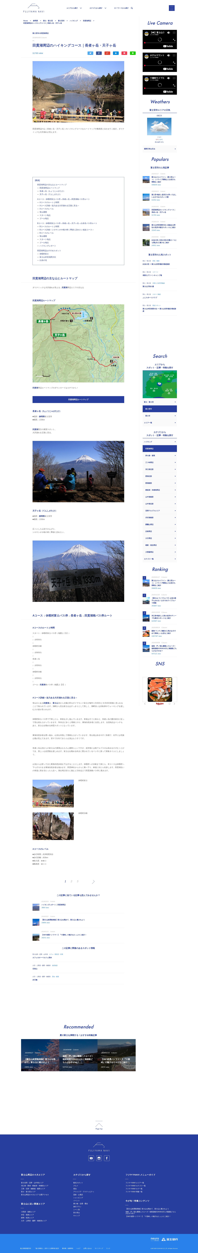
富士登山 (76, 1212)
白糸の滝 (43, 260)
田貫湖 (64, 287)
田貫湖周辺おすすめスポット (49, 251)
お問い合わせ (87, 1248)
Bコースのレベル (47, 233)
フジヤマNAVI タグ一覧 (134, 1188)
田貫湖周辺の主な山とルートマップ (52, 185)
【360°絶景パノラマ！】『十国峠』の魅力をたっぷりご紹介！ (148, 1216)
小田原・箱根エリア (28, 1212)
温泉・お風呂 (78, 1194)
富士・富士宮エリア (28, 1191)
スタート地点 (45, 215)
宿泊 (75, 1188)
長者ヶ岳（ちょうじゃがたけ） (52, 191)
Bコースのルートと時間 (49, 226)
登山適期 (43, 212)
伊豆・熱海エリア (27, 1215)
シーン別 (76, 1209)
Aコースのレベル (47, 209)
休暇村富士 (44, 254)
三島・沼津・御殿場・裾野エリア (33, 1188)
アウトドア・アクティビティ (83, 1191)
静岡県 (42, 416)
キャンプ (76, 1215)
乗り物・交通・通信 (80, 1203)
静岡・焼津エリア (27, 1218)
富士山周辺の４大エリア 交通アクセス (35, 1194)
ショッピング (78, 1197)
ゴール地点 (44, 218)
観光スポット (78, 1182)
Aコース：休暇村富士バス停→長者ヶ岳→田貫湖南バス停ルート (63, 199)
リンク (108, 1248)
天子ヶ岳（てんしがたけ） (51, 194)
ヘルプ (78, 1248)
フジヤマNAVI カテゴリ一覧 (136, 1185)
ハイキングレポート (48, 246)
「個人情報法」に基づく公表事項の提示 (46, 1248)
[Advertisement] (78, 155)
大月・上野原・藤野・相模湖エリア (34, 1221)
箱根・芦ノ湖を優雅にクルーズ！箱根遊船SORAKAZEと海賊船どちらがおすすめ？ (151, 1212)
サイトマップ (99, 1248)
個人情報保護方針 (25, 1248)
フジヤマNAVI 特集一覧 (134, 1191)
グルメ (75, 1185)
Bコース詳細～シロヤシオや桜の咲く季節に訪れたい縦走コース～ (67, 230)
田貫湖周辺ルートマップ (50, 188)
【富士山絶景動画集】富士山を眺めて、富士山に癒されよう (147, 1209)
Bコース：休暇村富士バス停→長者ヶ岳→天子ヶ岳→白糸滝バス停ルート (67, 223)
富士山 (55, 703)
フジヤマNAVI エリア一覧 (135, 1182)
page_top (99, 1125)
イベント (76, 1200)
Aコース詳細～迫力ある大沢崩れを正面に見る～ (59, 206)
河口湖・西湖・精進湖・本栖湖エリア (34, 1185)
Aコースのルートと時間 (49, 202)
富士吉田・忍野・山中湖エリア (32, 1182)
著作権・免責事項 (67, 1248)
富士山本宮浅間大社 (48, 257)
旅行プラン (77, 1206)
